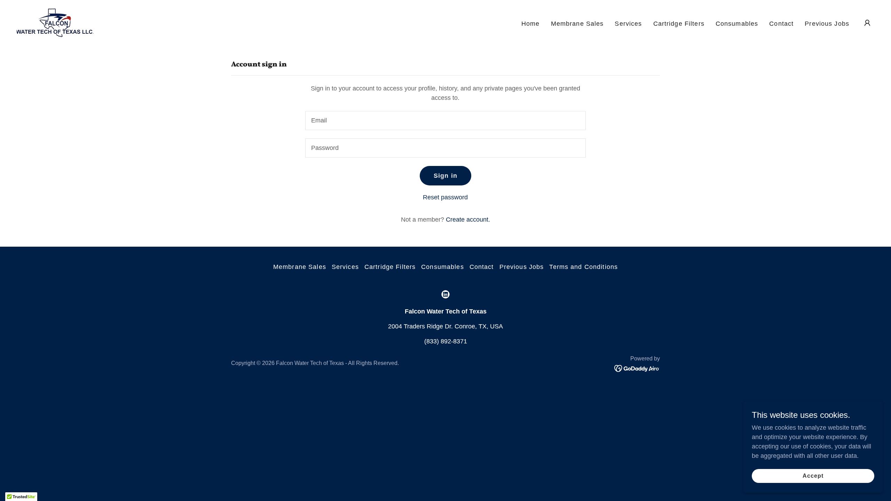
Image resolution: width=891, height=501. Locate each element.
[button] (867, 23)
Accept (813, 476)
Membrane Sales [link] (577, 23)
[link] (55, 22)
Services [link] (628, 23)
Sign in (445, 175)
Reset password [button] (445, 197)
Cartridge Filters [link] (678, 23)
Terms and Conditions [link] (583, 266)
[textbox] (445, 120)
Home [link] (530, 23)
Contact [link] (781, 23)
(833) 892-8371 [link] (445, 341)
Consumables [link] (737, 23)
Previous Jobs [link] (827, 23)
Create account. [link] (468, 219)
